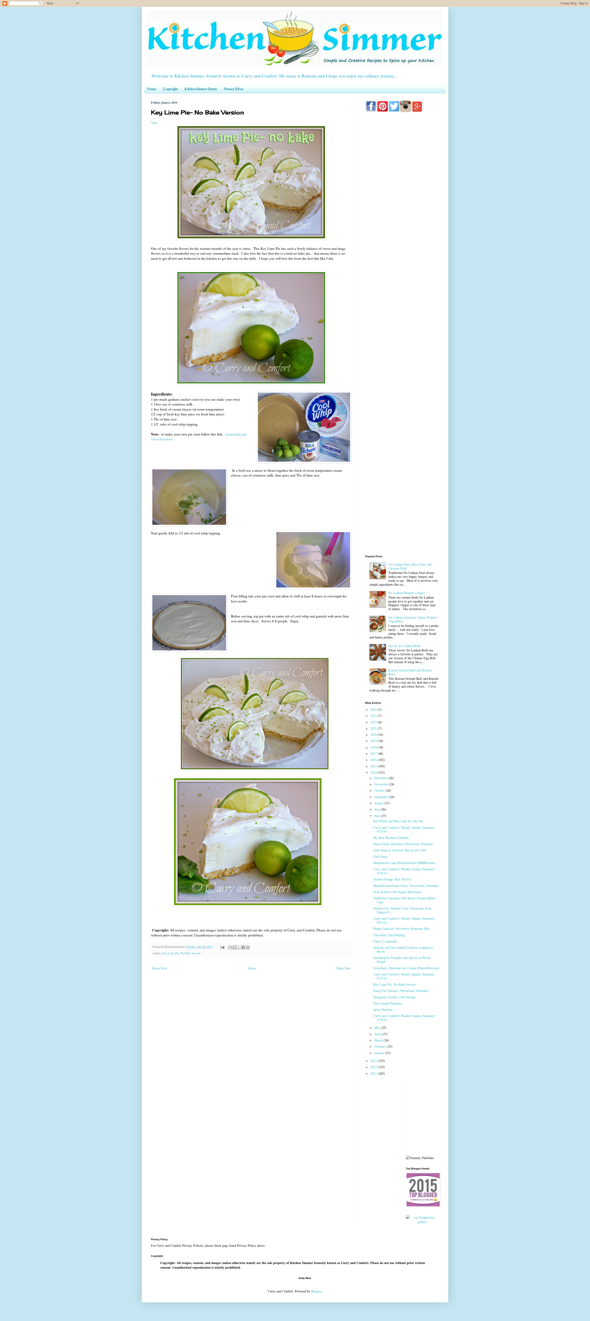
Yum (154, 122)
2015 (374, 766)
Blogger (316, 1291)
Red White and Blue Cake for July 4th (398, 821)
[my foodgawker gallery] (422, 1222)
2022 (374, 722)
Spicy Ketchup (382, 1009)
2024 (374, 709)
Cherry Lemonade (385, 941)
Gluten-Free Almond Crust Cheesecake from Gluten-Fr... (402, 910)
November (381, 784)
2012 (374, 1067)
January (379, 1053)
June (377, 816)
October (380, 790)
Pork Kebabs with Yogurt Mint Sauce (397, 892)
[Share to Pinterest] (247, 947)
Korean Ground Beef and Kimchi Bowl (410, 672)
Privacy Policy (233, 89)
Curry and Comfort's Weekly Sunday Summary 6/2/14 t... (404, 976)
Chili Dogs (380, 856)
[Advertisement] (402, 298)
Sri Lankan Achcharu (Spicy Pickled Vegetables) (412, 619)
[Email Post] (222, 947)
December (381, 778)
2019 (374, 741)
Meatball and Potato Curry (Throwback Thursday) (406, 885)
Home (151, 89)
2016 (374, 759)
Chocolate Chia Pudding (389, 935)
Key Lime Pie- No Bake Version (181, 953)
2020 (374, 734)
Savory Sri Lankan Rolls (404, 646)
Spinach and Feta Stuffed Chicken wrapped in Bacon (403, 949)
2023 (374, 715)
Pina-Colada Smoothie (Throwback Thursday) (403, 844)
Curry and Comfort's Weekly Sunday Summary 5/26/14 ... (404, 1018)
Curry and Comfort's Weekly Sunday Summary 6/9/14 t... (404, 920)
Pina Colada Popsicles (387, 1003)
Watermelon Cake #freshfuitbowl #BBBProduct (404, 863)
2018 (374, 747)
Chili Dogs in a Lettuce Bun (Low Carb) (399, 850)
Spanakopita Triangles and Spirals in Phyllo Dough (402, 959)
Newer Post (159, 968)
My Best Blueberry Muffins (391, 837)
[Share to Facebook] (243, 947)
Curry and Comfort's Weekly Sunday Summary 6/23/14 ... (404, 829)
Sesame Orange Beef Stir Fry (392, 879)
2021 (374, 728)
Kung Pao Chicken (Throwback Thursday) (401, 990)
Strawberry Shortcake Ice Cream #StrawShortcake (406, 968)
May (377, 1027)
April (378, 1034)
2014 (374, 772)
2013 (374, 1061)
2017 (374, 753)
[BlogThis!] (234, 947)
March (379, 1040)
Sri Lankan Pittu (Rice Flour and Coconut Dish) (409, 566)
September (381, 797)
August (379, 803)
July (377, 809)
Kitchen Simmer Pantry (201, 89)
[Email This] (230, 947)
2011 (374, 1073)
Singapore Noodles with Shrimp (394, 997)
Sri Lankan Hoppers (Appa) (406, 592)
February (380, 1046)
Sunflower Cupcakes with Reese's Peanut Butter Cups (404, 900)
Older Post (343, 968)
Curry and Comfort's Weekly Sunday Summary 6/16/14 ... (404, 871)
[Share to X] (239, 947)
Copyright (170, 89)
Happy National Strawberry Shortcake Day (401, 928)
